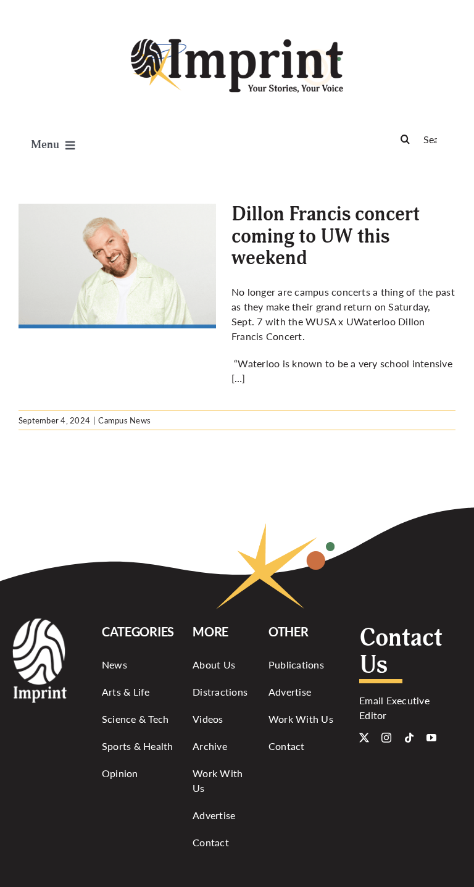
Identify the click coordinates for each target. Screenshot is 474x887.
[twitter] (364, 738)
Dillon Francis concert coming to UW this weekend (325, 236)
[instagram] (386, 738)
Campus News (124, 420)
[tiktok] (409, 738)
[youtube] (431, 738)
